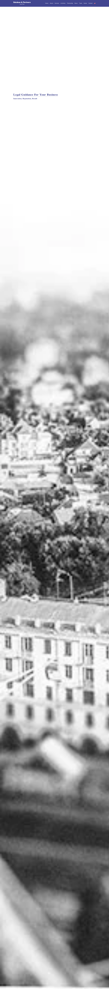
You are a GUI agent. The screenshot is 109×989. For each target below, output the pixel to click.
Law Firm (22, 4)
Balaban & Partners (22, 2)
